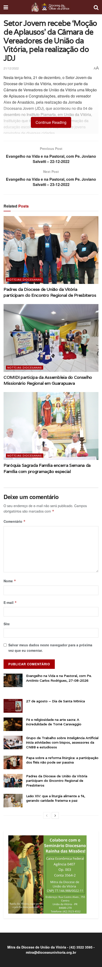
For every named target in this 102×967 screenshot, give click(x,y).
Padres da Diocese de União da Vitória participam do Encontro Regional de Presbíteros (56, 780)
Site (7, 623)
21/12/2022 (11, 68)
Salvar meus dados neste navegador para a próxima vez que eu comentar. (50, 647)
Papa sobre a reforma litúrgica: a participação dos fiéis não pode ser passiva (62, 760)
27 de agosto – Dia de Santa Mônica (55, 701)
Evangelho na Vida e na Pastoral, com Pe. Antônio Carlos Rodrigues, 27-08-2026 (59, 678)
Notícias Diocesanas (24, 279)
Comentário (15, 521)
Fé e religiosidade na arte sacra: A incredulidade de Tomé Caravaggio (53, 721)
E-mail (10, 602)
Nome (10, 580)
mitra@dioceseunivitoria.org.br (51, 952)
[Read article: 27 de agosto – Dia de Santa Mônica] (13, 706)
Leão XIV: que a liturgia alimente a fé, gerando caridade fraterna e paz (55, 798)
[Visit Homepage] (51, 7)
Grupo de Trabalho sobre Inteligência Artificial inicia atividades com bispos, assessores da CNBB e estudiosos (62, 742)
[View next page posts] (55, 815)
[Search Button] (96, 7)
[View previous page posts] (46, 815)
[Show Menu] (6, 7)
